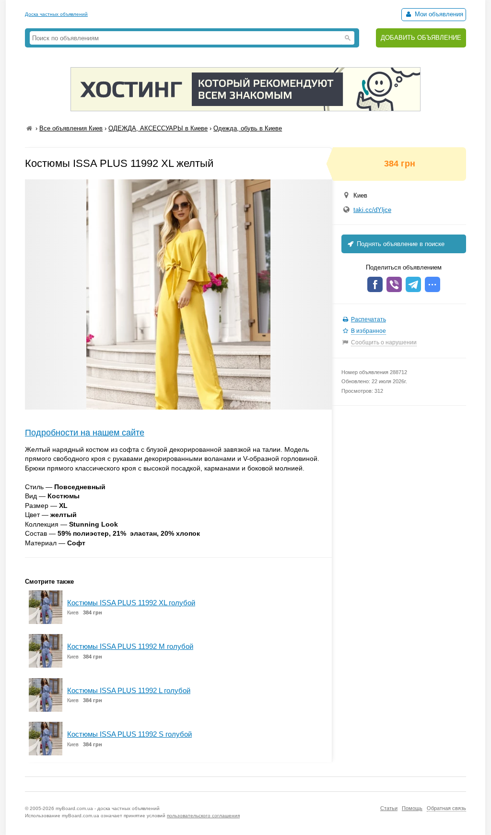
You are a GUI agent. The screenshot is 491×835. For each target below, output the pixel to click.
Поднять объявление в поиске (399, 243)
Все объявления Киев (71, 128)
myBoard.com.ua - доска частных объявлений (108, 808)
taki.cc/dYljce (372, 209)
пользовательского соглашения (203, 815)
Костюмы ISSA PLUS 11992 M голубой (130, 646)
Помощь (412, 808)
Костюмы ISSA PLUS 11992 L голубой (128, 690)
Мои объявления (438, 14)
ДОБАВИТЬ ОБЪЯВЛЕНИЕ (421, 37)
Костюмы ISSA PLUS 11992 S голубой (129, 734)
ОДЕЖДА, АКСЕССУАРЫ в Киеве (158, 128)
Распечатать (368, 319)
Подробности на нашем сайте (84, 432)
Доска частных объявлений (56, 14)
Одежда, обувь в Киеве (247, 128)
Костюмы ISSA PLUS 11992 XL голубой (131, 603)
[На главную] (29, 128)
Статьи (388, 808)
